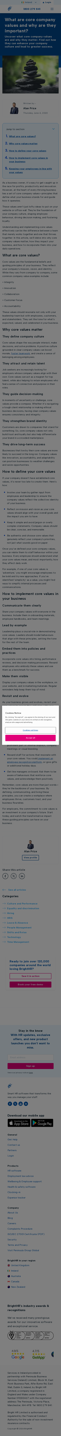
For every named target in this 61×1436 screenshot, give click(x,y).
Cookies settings (30, 730)
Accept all (30, 738)
